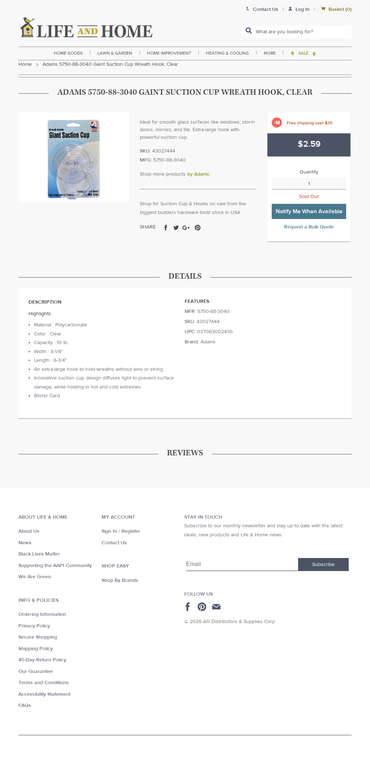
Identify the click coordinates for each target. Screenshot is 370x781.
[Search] (248, 31)
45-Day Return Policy (42, 660)
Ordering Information (42, 614)
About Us (28, 531)
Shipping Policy (35, 648)
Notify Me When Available (309, 211)
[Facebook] (189, 607)
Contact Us (114, 543)
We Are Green (34, 577)
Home (25, 64)
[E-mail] (217, 607)
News (24, 543)
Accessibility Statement (44, 694)
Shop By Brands (120, 580)
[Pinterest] (203, 607)
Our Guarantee (35, 671)
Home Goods (68, 53)
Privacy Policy (34, 626)
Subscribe (323, 564)
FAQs (24, 705)
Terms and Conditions (43, 682)
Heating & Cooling (227, 53)
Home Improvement (169, 53)
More (270, 53)
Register (130, 531)
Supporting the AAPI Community (55, 565)
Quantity (309, 172)
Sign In (109, 531)
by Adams (198, 174)
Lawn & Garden (115, 53)
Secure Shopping (37, 637)
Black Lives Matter (39, 554)
